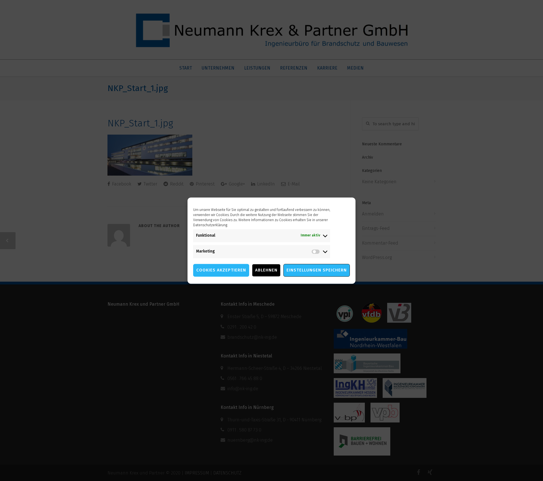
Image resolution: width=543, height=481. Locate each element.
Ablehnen (266, 270)
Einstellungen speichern (316, 270)
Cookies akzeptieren (221, 270)
